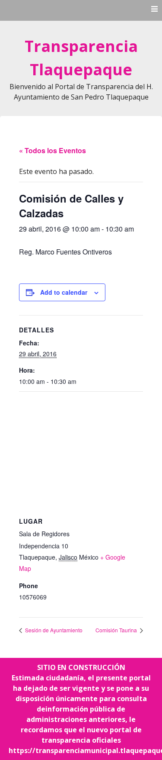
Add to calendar (63, 292)
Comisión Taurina (116, 630)
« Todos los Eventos (52, 150)
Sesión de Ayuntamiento (53, 630)
